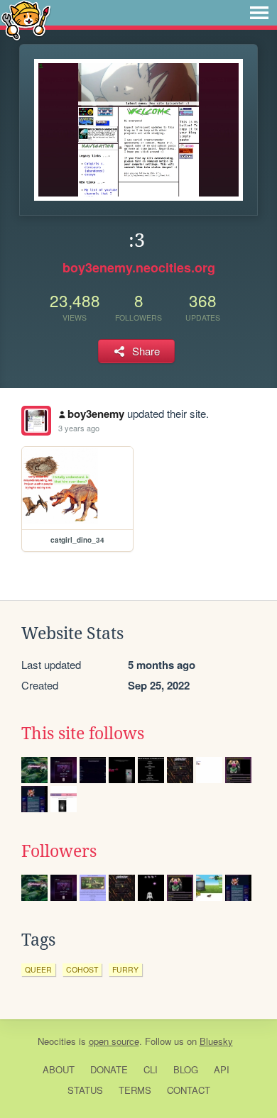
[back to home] (26, 19)
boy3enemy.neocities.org (139, 267)
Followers (59, 851)
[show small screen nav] (259, 13)
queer (38, 969)
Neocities (57, 1041)
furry (125, 969)
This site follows (82, 733)
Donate (109, 1069)
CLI (150, 1069)
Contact (188, 1090)
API (221, 1069)
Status (85, 1090)
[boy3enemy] (36, 421)
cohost (82, 969)
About (59, 1069)
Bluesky (216, 1041)
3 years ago (78, 427)
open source (114, 1041)
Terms (135, 1090)
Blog (185, 1069)
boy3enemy (95, 413)
